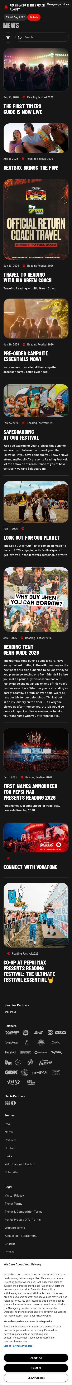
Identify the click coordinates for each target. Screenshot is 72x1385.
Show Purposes (36, 1377)
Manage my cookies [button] (58, 4)
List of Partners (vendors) (18, 1345)
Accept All (36, 1357)
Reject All (36, 1367)
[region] (36, 1322)
